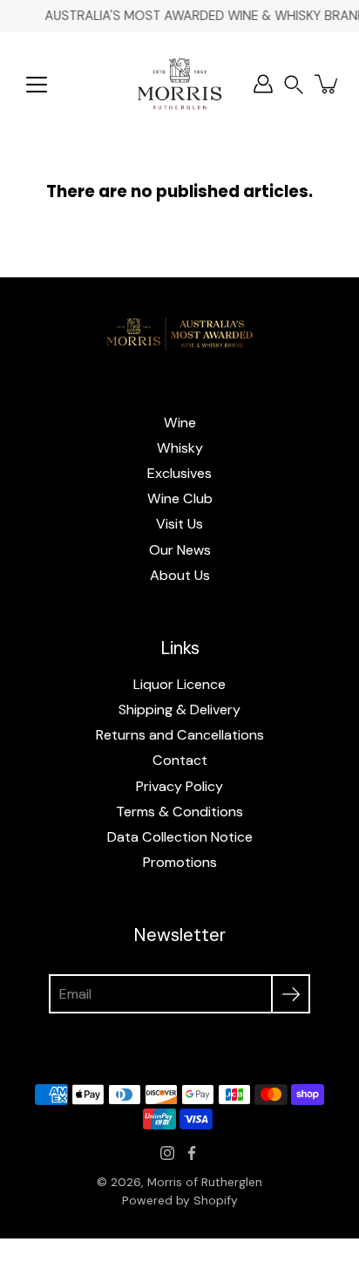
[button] (293, 84)
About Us (180, 575)
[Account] (263, 84)
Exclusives (179, 473)
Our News (180, 550)
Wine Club (180, 498)
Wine (180, 422)
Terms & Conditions (179, 811)
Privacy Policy (179, 786)
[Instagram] (167, 1153)
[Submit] (290, 993)
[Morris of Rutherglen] (179, 83)
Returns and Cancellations (180, 735)
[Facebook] (192, 1153)
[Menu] (36, 84)
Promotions (180, 862)
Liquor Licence (179, 684)
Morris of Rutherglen (204, 1182)
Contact (179, 760)
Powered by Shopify (180, 1200)
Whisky (180, 448)
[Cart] (328, 84)
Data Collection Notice (180, 837)
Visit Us (179, 524)
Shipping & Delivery (179, 709)
